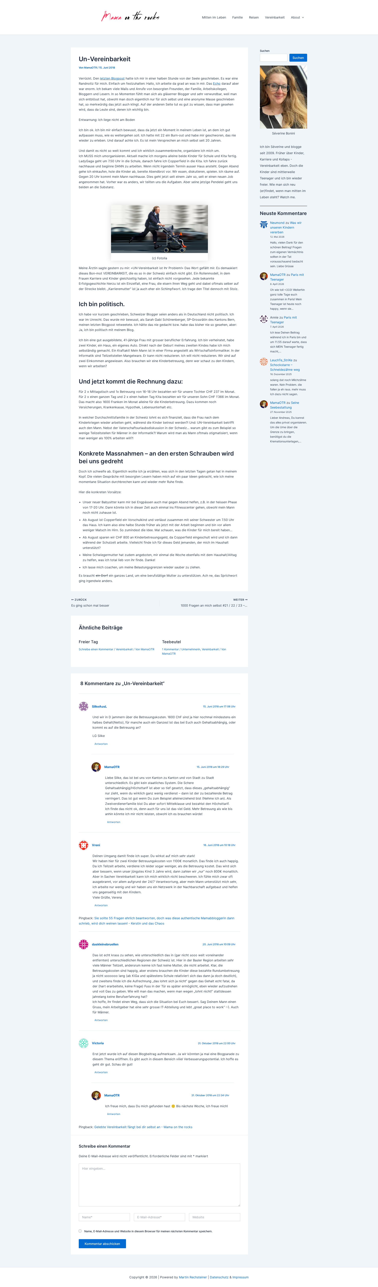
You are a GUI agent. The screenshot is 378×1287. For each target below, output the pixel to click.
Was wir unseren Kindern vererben (286, 227)
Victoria (98, 1043)
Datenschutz (219, 1277)
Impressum (241, 1277)
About (295, 17)
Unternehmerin (190, 649)
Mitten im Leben (214, 17)
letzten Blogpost (112, 78)
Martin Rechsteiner (193, 1277)
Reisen (254, 17)
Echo (216, 83)
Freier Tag (88, 641)
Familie (237, 17)
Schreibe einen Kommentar (96, 649)
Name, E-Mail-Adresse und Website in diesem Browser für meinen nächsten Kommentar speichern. (148, 1231)
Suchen (265, 50)
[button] (302, 17)
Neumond (277, 223)
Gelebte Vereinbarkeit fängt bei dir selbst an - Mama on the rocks (143, 1127)
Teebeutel (171, 641)
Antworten (101, 743)
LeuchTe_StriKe (281, 360)
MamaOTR (277, 275)
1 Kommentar (170, 649)
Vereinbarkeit (275, 17)
